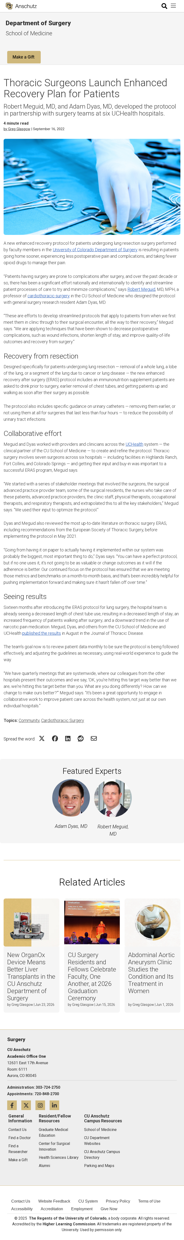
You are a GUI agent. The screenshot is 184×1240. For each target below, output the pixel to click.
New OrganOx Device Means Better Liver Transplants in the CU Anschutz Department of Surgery (31, 976)
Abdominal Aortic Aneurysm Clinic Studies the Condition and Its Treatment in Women (151, 973)
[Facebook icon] (14, 1105)
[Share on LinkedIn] (68, 738)
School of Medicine (29, 33)
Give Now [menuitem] (109, 1209)
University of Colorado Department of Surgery (95, 249)
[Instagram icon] (42, 1105)
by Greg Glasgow (17, 129)
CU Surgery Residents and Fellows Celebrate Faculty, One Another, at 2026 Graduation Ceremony (92, 976)
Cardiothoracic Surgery (62, 720)
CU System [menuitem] (88, 1201)
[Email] (93, 738)
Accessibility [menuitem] (22, 1209)
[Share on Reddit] (80, 738)
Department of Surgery (38, 23)
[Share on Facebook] (55, 738)
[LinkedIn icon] (56, 1105)
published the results (41, 633)
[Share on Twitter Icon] (41, 738)
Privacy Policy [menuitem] (118, 1201)
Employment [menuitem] (81, 1209)
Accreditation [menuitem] (52, 1209)
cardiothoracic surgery (49, 295)
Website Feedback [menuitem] (54, 1201)
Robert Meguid (141, 289)
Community (29, 720)
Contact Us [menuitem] (20, 1201)
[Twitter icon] (28, 1105)
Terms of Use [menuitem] (149, 1201)
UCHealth (134, 444)
